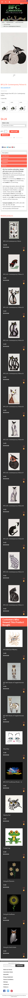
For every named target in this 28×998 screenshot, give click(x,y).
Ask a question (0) (5, 87)
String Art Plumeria (8, 881)
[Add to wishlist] (24, 248)
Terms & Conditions (8, 979)
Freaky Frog (6, 848)
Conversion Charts (8, 972)
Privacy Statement (8, 977)
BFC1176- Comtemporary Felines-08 (13, 506)
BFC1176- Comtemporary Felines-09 (13, 539)
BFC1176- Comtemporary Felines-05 (13, 406)
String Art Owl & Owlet (9, 947)
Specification (5, 156)
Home (3, 22)
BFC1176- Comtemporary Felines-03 (13, 307)
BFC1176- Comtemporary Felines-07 (13, 473)
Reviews (4, 166)
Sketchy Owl (6, 815)
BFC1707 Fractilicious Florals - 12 (12, 782)
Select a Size (5, 123)
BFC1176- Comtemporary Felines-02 (13, 373)
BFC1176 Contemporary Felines (12, 241)
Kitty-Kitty (6, 749)
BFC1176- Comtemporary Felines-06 (13, 439)
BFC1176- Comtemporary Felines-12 (13, 274)
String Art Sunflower (9, 914)
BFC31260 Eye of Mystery (10, 649)
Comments (5, 159)
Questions (5, 162)
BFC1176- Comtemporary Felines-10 (13, 572)
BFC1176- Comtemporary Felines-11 (13, 605)
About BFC (6, 974)
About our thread (7, 969)
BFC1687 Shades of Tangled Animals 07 (13, 683)
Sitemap (5, 982)
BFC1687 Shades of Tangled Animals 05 (13, 716)
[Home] (14, 9)
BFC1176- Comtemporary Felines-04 (13, 340)
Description (5, 153)
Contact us (6, 984)
